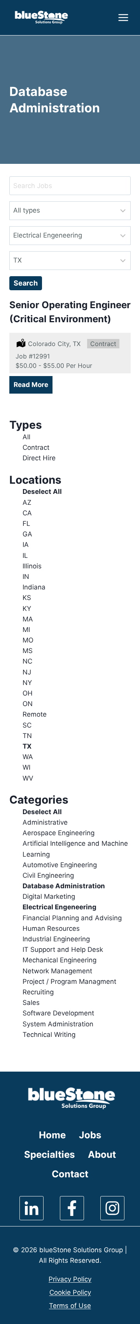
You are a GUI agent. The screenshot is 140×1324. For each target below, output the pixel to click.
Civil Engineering (48, 875)
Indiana (34, 587)
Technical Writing (49, 1034)
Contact (70, 1174)
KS (27, 598)
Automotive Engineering (60, 865)
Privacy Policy (70, 1279)
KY (27, 608)
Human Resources (51, 928)
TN (27, 736)
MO (28, 640)
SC (27, 725)
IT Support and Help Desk (63, 949)
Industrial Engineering (56, 939)
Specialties (49, 1154)
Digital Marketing (49, 896)
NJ (27, 672)
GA (27, 534)
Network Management (57, 971)
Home (52, 1135)
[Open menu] (122, 17)
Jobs (90, 1135)
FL (26, 523)
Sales (31, 1002)
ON (28, 704)
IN (26, 576)
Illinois (32, 566)
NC (27, 661)
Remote (35, 714)
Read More (31, 385)
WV (28, 778)
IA (26, 544)
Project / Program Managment (69, 981)
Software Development (58, 1013)
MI (26, 630)
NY (27, 683)
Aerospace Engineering (58, 833)
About (102, 1154)
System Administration (58, 1024)
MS (28, 651)
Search (26, 283)
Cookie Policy (70, 1292)
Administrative (45, 822)
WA (28, 757)
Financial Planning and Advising (72, 918)
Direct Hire (39, 458)
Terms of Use (70, 1306)
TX (27, 746)
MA (28, 619)
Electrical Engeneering (59, 907)
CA (27, 513)
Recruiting (38, 992)
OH (28, 693)
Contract (36, 447)
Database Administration (64, 886)
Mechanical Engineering (59, 960)
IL (25, 555)
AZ (27, 502)
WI (26, 767)
